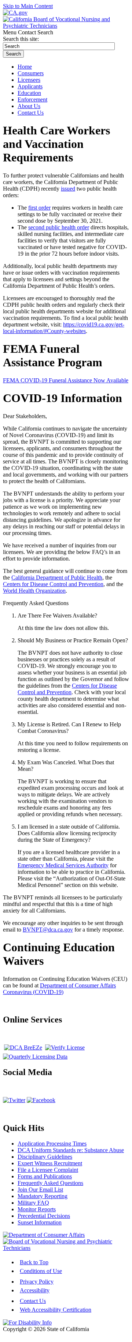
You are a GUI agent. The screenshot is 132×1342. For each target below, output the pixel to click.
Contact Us (33, 1301)
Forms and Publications (45, 1176)
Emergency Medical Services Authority (63, 865)
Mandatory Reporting (42, 1196)
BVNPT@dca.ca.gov (48, 929)
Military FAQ (33, 1203)
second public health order (58, 227)
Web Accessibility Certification (55, 1310)
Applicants (30, 86)
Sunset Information (40, 1222)
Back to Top (34, 1262)
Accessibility (35, 1290)
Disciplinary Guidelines (45, 1157)
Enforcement (32, 99)
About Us (29, 106)
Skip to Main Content (28, 6)
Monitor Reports (37, 1209)
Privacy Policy (37, 1281)
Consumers (31, 73)
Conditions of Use (41, 1271)
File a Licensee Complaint (48, 1170)
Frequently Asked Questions (50, 1183)
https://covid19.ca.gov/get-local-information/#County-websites (63, 327)
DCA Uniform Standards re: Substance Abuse (71, 1150)
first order (39, 207)
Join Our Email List (40, 1189)
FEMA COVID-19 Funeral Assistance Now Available (65, 380)
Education (29, 93)
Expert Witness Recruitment (50, 1163)
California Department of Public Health (56, 577)
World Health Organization (34, 591)
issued (68, 189)
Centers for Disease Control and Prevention (53, 584)
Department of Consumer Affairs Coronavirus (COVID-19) (59, 988)
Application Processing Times (52, 1143)
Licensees (29, 80)
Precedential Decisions (44, 1216)
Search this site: (21, 39)
